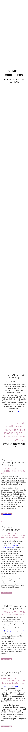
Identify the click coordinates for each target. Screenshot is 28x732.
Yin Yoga (10, 632)
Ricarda (16, 411)
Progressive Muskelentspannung (12, 481)
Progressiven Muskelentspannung (10, 546)
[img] (14, 183)
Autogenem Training (12, 686)
